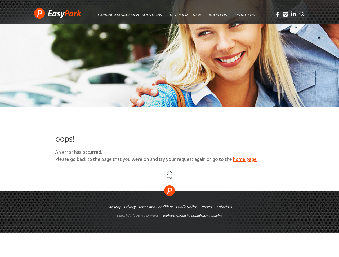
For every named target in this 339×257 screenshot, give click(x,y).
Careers (205, 207)
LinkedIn (294, 14)
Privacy (130, 207)
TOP (169, 175)
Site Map (114, 207)
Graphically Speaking (206, 215)
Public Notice (186, 207)
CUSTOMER (177, 14)
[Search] (301, 13)
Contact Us (223, 207)
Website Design (174, 215)
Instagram (286, 14)
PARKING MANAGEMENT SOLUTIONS (129, 14)
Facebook (278, 14)
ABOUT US (217, 14)
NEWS (198, 14)
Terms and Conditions (155, 207)
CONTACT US (243, 14)
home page (245, 159)
